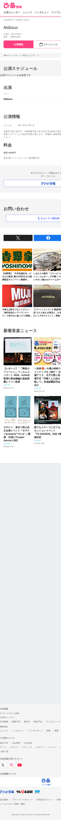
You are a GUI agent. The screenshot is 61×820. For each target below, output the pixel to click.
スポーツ (40, 747)
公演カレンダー (7, 717)
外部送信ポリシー (44, 799)
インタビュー (42, 12)
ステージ (14, 747)
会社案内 (4, 799)
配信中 (27, 721)
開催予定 (16, 721)
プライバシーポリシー (22, 799)
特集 (48, 730)
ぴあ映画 (16, 742)
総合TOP (4, 742)
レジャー (52, 747)
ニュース (27, 12)
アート (3, 747)
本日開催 (4, 721)
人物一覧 (4, 751)
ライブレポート (35, 730)
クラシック (27, 747)
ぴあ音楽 (19, 20)
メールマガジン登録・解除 (12, 803)
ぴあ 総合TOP (9, 20)
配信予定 (38, 721)
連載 (56, 730)
